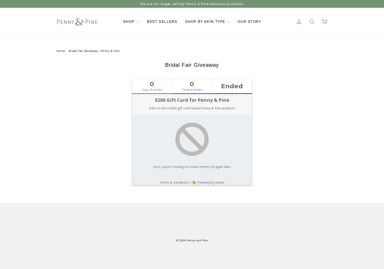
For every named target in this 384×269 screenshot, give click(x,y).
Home (60, 51)
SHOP (129, 21)
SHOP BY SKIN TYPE (205, 21)
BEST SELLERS (162, 21)
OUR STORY (249, 21)
